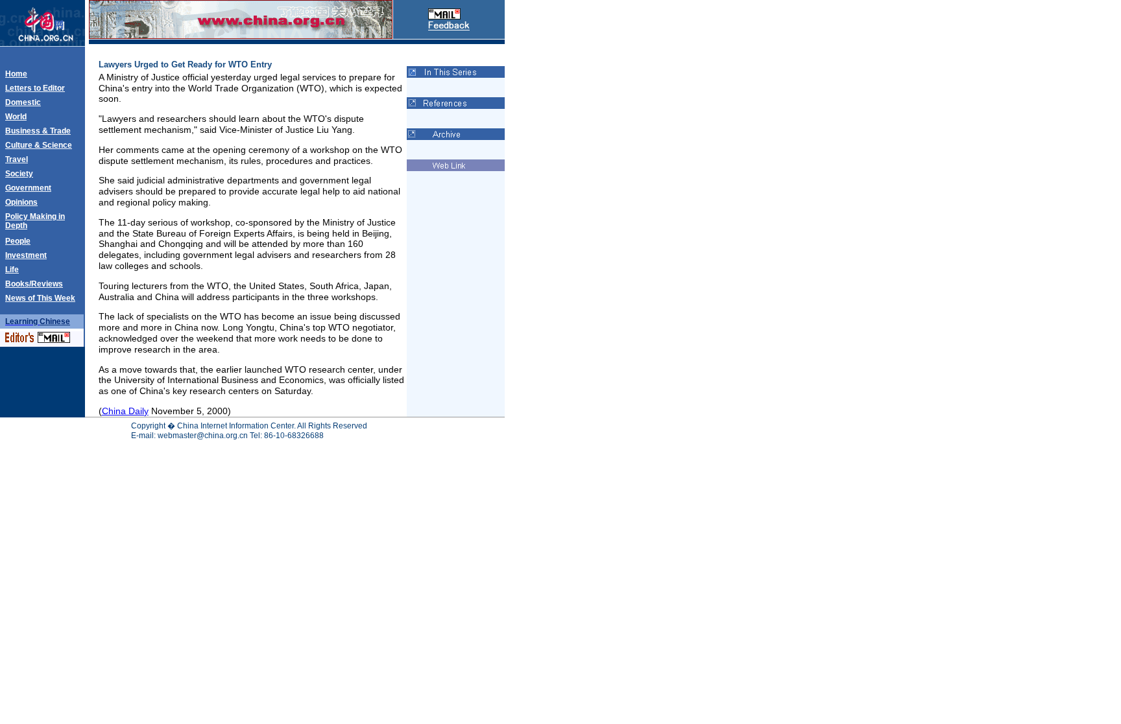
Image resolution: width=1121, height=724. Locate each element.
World (16, 116)
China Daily (125, 411)
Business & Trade (38, 130)
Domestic (23, 102)
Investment (26, 255)
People (17, 241)
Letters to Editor (35, 88)
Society (19, 173)
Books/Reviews (34, 283)
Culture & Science (38, 145)
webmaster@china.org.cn (203, 435)
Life (12, 269)
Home (16, 73)
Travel (16, 159)
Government (28, 188)
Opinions (21, 202)
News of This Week (40, 298)
